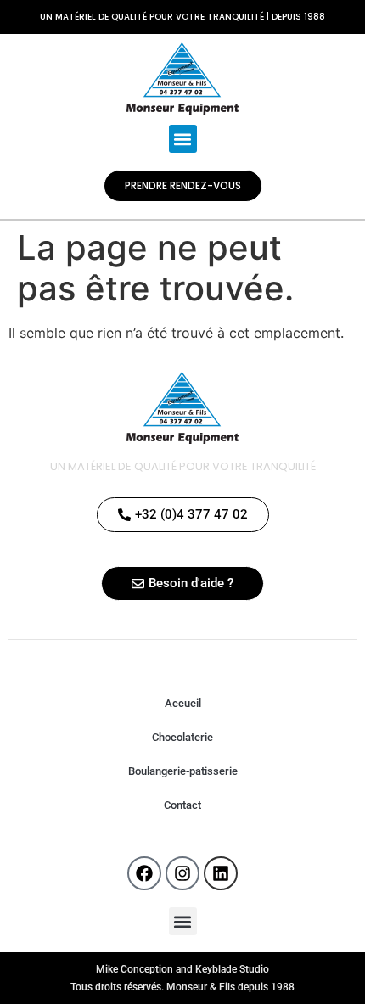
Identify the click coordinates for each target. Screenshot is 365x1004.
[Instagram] (182, 873)
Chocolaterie (182, 737)
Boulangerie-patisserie (183, 771)
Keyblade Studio (232, 969)
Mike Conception (134, 969)
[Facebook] (144, 873)
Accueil (183, 703)
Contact (182, 805)
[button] (183, 139)
